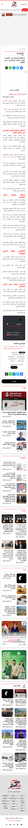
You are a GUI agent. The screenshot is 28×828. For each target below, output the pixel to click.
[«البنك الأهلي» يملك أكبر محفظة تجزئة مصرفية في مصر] (21, 425)
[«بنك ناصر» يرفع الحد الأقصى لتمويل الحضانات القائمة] (21, 447)
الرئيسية (22, 49)
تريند (21, 805)
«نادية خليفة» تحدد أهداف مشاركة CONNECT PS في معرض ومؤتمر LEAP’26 (8, 486)
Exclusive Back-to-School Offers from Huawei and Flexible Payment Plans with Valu (8, 464)
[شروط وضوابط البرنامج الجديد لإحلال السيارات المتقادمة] (20, 757)
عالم (13, 803)
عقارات (24, 510)
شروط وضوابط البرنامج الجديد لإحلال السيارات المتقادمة (20, 764)
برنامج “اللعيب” (7, 109)
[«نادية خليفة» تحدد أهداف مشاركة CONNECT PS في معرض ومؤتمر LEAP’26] (21, 488)
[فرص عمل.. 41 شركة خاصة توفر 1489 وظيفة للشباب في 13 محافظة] (7, 757)
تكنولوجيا (23, 458)
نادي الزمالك (6, 157)
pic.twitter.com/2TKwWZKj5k (14, 327)
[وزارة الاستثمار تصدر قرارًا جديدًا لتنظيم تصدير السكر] (21, 600)
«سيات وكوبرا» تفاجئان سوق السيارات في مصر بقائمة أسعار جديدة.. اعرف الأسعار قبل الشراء (20, 744)
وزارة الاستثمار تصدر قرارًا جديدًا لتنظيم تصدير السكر (8, 597)
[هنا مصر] (14, 4)
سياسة (22, 798)
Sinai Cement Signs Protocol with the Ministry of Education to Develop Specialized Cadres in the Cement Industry (8, 555)
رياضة (13, 795)
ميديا (18, 49)
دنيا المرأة (5, 801)
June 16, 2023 (18, 336)
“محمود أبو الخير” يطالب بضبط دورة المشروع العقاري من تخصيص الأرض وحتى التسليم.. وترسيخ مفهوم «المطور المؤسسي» (21, 555)
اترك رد (14, 381)
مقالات (5, 798)
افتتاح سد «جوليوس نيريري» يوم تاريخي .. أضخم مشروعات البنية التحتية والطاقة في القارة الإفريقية (9, 610)
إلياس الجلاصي (7, 101)
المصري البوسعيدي (20, 356)
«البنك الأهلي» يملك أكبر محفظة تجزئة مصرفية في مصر (8, 422)
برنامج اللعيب (21, 359)
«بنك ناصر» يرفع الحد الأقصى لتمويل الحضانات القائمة (9, 444)
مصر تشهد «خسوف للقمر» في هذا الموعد (9, 575)
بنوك (24, 388)
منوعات (22, 810)
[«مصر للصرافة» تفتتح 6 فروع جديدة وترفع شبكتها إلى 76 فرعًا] (20, 693)
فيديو (13, 806)
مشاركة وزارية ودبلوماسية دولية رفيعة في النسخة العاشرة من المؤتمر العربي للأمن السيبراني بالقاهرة (9, 498)
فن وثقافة (13, 798)
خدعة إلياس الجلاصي (12, 359)
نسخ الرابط (14, 367)
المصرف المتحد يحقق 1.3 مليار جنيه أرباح (8, 433)
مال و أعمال (22, 802)
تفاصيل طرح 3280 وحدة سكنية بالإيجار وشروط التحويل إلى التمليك (8, 742)
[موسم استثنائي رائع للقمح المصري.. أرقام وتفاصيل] (21, 589)
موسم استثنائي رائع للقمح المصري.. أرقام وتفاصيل (9, 586)
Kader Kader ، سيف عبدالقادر (16, 94)
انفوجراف (4, 795)
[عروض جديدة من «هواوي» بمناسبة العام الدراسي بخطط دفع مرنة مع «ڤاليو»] (21, 477)
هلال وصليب (5, 807)
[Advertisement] (14, 33)
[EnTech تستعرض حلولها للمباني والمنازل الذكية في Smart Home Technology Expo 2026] (7, 712)
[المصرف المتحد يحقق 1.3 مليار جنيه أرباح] (21, 436)
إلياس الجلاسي (14, 352)
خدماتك (13, 809)
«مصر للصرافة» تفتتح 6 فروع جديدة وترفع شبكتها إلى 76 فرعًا (14, 413)
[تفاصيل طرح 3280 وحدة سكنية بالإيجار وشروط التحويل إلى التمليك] (7, 734)
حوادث (13, 801)
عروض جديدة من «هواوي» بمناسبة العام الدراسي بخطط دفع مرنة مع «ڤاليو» (8, 475)
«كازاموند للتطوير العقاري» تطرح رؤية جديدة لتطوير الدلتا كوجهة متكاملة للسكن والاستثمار (8, 528)
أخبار (24, 570)
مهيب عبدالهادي (21, 361)
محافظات (5, 803)
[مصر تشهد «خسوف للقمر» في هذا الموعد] (21, 578)
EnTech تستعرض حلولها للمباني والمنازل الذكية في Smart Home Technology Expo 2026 (7, 721)
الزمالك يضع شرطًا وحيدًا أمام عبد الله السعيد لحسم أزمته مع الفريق (12, 347)
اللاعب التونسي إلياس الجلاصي (18, 354)
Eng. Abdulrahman (11, 821)
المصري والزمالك (11, 356)
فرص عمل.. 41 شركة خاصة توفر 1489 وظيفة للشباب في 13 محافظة (7, 765)
